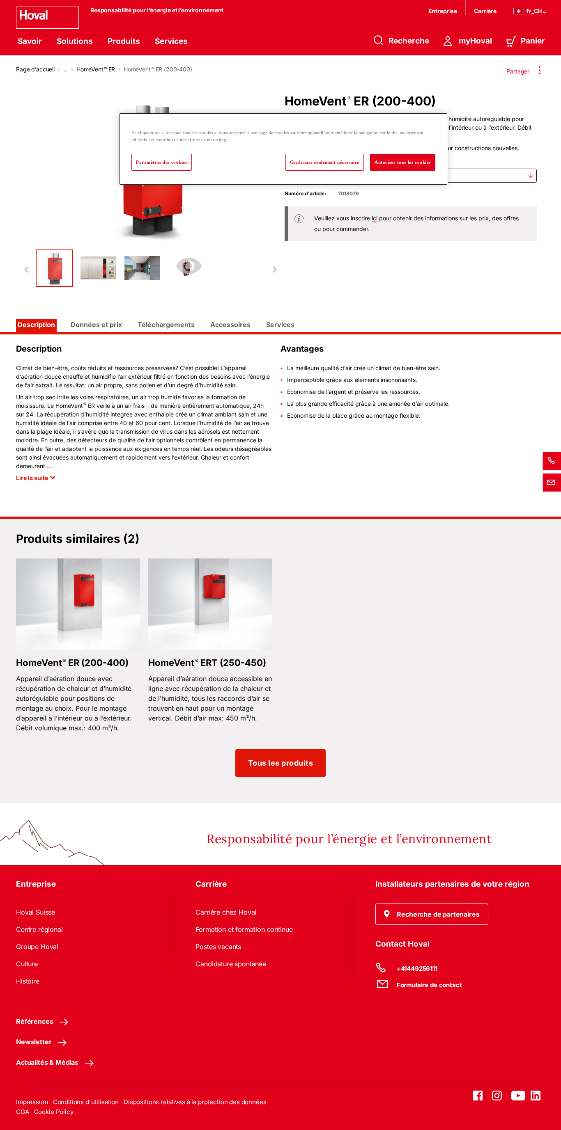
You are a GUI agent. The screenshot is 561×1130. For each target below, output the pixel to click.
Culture (27, 964)
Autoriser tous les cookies (403, 162)
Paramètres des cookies (161, 162)
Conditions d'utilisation (86, 1102)
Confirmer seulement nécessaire (324, 162)
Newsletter (33, 1042)
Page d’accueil (35, 69)
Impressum (32, 1102)
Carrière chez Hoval (225, 912)
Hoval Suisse (35, 912)
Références (34, 1021)
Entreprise (443, 10)
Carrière (485, 10)
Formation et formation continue (243, 929)
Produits (124, 41)
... (65, 69)
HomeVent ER (95, 69)
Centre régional (39, 929)
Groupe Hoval (37, 946)
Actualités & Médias (47, 1062)
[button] (431, 914)
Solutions (75, 41)
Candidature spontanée (230, 964)
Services (171, 41)
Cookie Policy (54, 1112)
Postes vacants (218, 946)
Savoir (30, 41)
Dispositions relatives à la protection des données (195, 1102)
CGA (22, 1112)
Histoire (27, 981)
